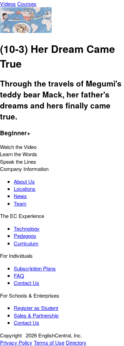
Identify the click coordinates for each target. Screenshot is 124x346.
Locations (24, 188)
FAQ (19, 275)
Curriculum (26, 243)
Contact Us (26, 282)
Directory (76, 342)
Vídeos (8, 3)
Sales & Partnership (36, 315)
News (20, 195)
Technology (27, 228)
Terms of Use (49, 342)
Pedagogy (25, 235)
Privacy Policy (16, 342)
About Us (24, 181)
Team (20, 203)
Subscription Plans (35, 268)
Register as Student (36, 307)
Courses (27, 3)
